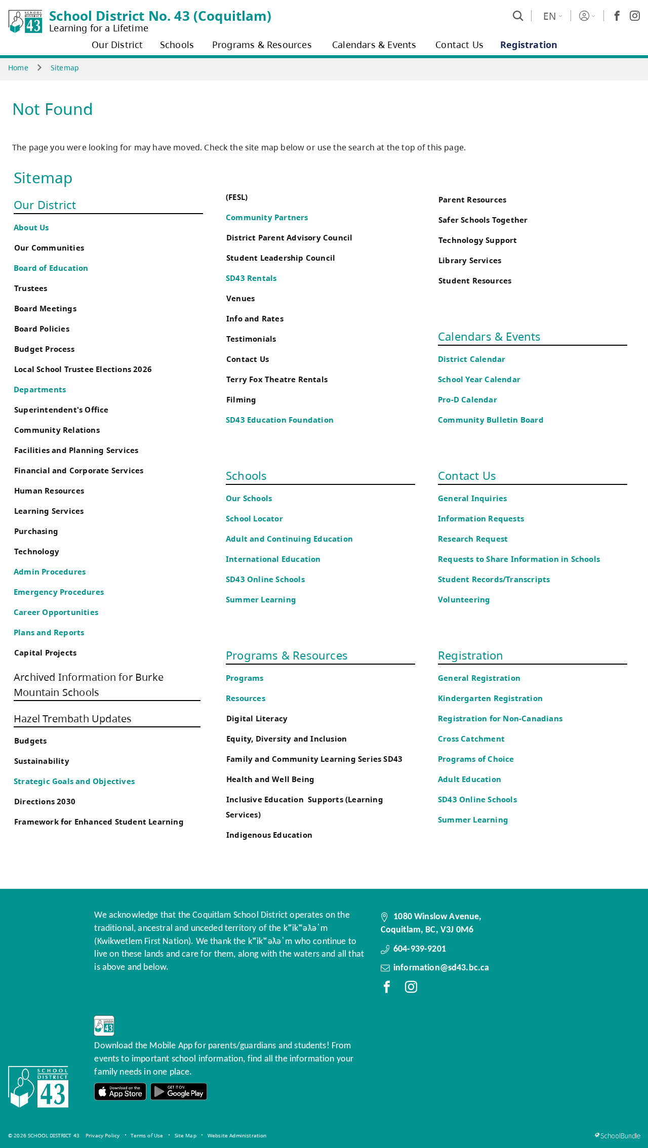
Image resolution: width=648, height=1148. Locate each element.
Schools (246, 475)
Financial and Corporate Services (78, 470)
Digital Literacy (257, 718)
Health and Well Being (272, 779)
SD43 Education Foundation (280, 420)
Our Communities (49, 247)
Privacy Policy (102, 1135)
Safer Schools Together (483, 220)
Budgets (30, 740)
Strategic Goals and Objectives (74, 781)
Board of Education (51, 268)
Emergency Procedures (59, 592)
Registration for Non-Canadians (500, 718)
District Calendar (471, 359)
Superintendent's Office (61, 409)
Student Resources (474, 280)
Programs (245, 678)
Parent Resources (472, 199)
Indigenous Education (269, 835)
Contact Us (247, 359)
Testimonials (251, 339)
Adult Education (469, 779)
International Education (273, 559)
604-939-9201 (419, 949)
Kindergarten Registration (490, 698)
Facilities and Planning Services (76, 450)
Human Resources (49, 490)
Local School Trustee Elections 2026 (83, 369)
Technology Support (477, 240)
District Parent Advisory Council (289, 237)
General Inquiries (472, 498)
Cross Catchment (471, 738)
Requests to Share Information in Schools (519, 559)
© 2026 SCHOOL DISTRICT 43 (43, 1135)
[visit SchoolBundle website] (617, 1135)
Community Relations (57, 430)
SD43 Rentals (251, 278)
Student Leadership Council (280, 258)
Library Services (469, 260)
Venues (240, 298)
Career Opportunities (56, 612)
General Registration (479, 678)
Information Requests (483, 518)
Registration (470, 655)
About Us (31, 227)
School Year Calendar (481, 379)
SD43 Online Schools (265, 579)
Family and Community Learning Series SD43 (314, 759)
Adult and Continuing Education (289, 539)
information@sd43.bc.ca (441, 968)
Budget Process (44, 349)
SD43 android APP (178, 1091)
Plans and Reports (49, 632)
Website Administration (237, 1135)
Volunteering (465, 599)
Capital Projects (45, 652)
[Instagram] (635, 16)
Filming (241, 399)
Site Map (185, 1135)
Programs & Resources (287, 655)
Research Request (473, 539)
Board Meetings (45, 308)
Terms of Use (147, 1135)
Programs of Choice (476, 759)
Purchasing (36, 531)
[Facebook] (617, 16)
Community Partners (267, 217)
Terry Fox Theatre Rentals (277, 379)
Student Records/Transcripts (494, 579)
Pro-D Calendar (467, 399)
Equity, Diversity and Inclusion (286, 738)
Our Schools (249, 498)
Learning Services (49, 511)
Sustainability (41, 761)
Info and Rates (255, 318)
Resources (245, 698)
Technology (36, 551)
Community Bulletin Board (491, 420)
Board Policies (41, 328)
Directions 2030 (44, 801)
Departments (40, 389)
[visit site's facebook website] (387, 989)
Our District (45, 204)
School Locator (254, 518)
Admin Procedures (50, 571)
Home (18, 67)
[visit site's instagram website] (411, 989)
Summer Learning (261, 599)
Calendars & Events (489, 336)
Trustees (31, 288)
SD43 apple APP (120, 1091)
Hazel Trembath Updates (73, 718)
